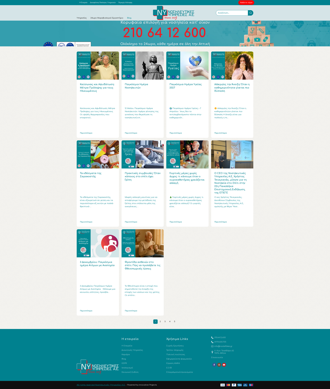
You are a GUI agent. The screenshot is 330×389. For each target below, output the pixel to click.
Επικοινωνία (217, 357)
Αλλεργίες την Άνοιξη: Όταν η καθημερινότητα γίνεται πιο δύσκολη (232, 87)
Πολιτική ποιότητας (175, 355)
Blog (124, 359)
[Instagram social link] (219, 365)
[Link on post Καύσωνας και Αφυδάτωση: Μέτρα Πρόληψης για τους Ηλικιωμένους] (98, 66)
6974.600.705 (220, 342)
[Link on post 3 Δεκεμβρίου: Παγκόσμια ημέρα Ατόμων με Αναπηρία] (98, 243)
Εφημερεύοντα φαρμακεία (179, 359)
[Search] (250, 13)
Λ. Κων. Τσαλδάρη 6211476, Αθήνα (224, 352)
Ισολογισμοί (127, 368)
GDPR (124, 363)
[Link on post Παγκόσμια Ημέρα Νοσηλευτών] (143, 66)
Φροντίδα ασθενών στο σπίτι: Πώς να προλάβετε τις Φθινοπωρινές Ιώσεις (142, 265)
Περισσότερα (86, 133)
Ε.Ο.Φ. (169, 368)
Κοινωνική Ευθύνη (130, 372)
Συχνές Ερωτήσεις (175, 346)
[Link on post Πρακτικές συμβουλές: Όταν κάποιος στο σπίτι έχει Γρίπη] (143, 154)
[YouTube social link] (224, 365)
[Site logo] (173, 13)
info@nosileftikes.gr (223, 346)
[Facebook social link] (214, 365)
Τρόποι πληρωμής (174, 350)
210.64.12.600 (220, 338)
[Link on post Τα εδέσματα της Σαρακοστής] (98, 154)
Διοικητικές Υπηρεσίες (132, 350)
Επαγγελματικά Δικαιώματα (179, 372)
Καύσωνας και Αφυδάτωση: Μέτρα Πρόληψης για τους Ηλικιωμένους (97, 87)
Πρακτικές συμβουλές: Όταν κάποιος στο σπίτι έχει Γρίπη (142, 176)
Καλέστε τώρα (246, 2)
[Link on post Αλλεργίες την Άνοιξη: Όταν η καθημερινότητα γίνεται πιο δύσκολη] (232, 66)
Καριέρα (126, 355)
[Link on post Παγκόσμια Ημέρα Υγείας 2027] (187, 66)
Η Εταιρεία (127, 346)
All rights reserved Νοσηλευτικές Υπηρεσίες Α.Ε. (101, 385)
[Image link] (98, 367)
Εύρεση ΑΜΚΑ (173, 363)
